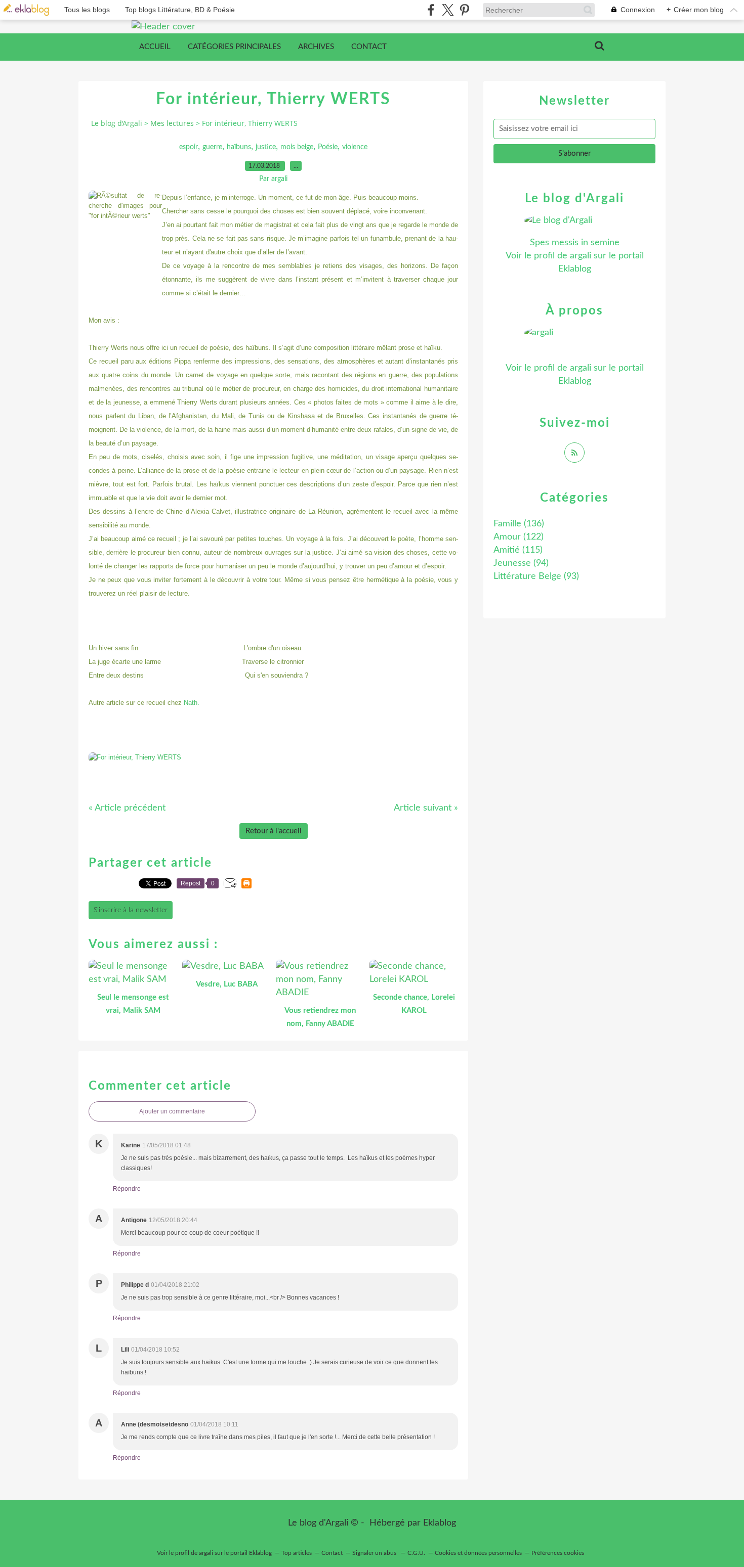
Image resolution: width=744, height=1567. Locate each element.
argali (580, 255)
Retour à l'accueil (273, 831)
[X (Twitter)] (447, 10)
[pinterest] (464, 10)
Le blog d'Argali (116, 123)
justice (266, 147)
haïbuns (239, 147)
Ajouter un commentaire (172, 1111)
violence (354, 147)
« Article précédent (127, 808)
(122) (518, 537)
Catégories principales (234, 47)
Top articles (296, 1553)
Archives (316, 47)
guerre (212, 147)
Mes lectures (172, 123)
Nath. (191, 702)
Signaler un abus (375, 1553)
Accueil (155, 47)
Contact (369, 47)
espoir (188, 147)
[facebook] (431, 10)
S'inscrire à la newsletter (131, 910)
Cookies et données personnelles (478, 1553)
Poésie (328, 147)
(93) (536, 576)
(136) (518, 523)
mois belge (296, 147)
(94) (521, 563)
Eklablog (439, 1523)
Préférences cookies (557, 1553)
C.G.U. (416, 1553)
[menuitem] (155, 47)
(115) (518, 550)
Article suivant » (426, 808)
